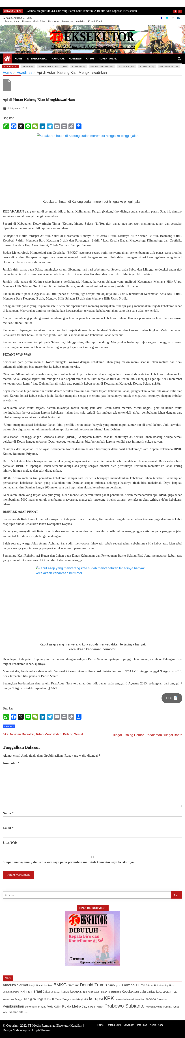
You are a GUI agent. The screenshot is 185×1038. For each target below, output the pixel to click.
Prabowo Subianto (124, 1006)
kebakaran (78, 991)
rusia (176, 1006)
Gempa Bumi (133, 985)
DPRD (111, 985)
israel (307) (148, 66)
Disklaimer (53, 21)
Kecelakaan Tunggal (13, 999)
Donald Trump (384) (102, 66)
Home (18, 58)
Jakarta (48, 991)
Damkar (73, 985)
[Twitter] (167, 17)
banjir (32, 985)
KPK (109, 998)
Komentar (11, 763)
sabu (5, 1012)
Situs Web (10, 842)
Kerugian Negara (35, 999)
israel (37, 991)
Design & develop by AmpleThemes (27, 1030)
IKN (22, 991)
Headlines (9, 726)
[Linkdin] (178, 17)
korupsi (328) (128, 66)
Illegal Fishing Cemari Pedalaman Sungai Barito (147, 735)
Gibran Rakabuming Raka (160, 985)
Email (8, 828)
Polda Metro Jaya (75, 1006)
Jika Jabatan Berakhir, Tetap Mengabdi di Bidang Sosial (43, 734)
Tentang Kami (12, 21)
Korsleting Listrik (80, 999)
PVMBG (167, 1006)
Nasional (58, 58)
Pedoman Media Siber (33, 21)
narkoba (150, 999)
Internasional (37, 58)
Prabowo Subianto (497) (53, 66)
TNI (25, 1012)
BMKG (60, 984)
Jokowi (57, 992)
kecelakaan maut (167, 991)
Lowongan (67, 21)
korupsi (96, 998)
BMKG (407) (79, 66)
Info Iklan (80, 21)
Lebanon (118, 999)
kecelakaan (114, 991)
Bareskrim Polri (44, 985)
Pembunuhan (13, 1006)
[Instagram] (173, 17)
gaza (118, 985)
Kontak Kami (95, 21)
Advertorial (108, 58)
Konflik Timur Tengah (59, 999)
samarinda (16, 1012)
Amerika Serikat (15, 985)
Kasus (90, 58)
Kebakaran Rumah (97, 991)
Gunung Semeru (11, 992)
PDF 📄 (172, 698)
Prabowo (100, 1007)
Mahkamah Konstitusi (134, 999)
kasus (65, 991)
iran (29, 991)
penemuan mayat (35, 1006)
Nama (8, 813)
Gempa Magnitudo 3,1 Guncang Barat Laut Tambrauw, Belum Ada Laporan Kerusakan (82, 11)
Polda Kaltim (53, 1006)
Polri (92, 1007)
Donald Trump (93, 984)
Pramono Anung (153, 1007)
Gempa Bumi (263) (169, 66)
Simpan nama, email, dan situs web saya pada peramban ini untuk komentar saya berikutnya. (69, 862)
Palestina (162, 999)
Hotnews (75, 58)
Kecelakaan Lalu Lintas (138, 991)
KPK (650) (28, 66)
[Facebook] (162, 17)
